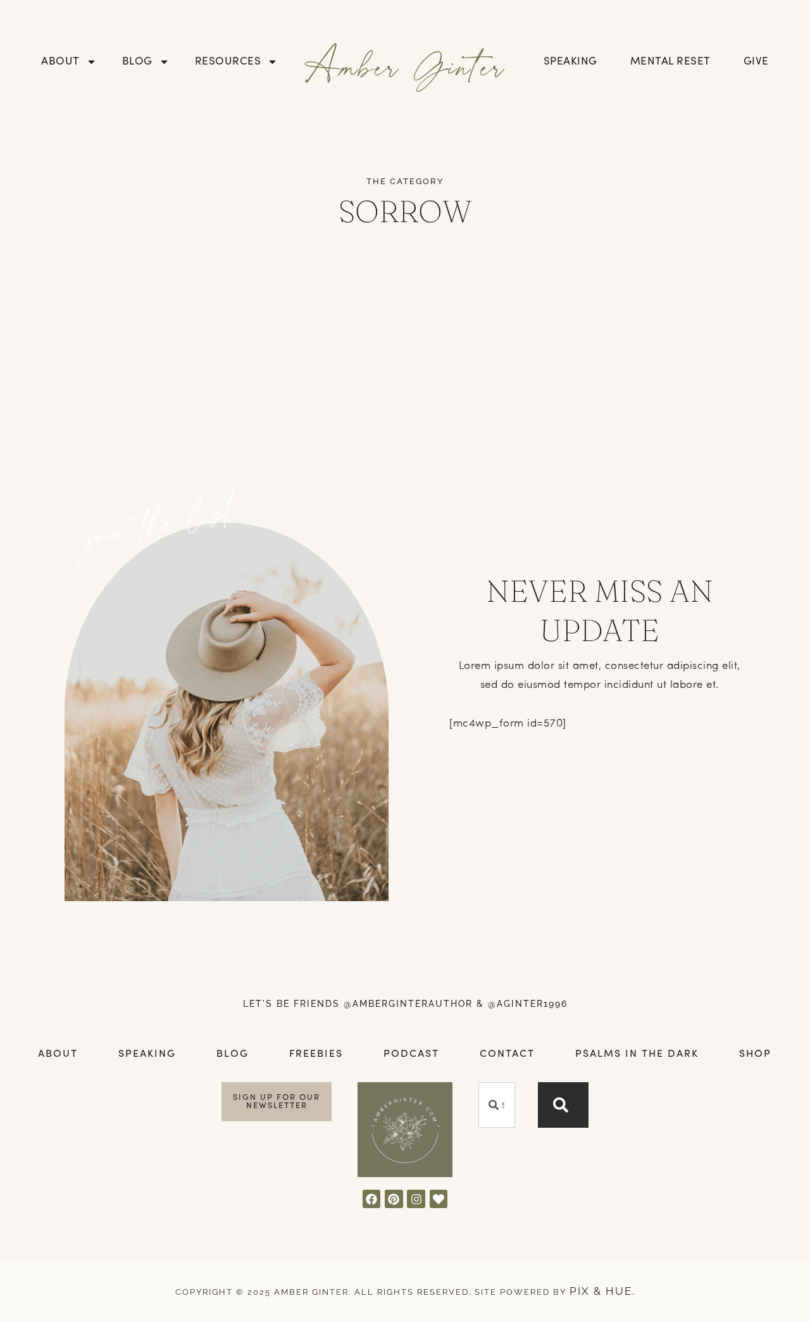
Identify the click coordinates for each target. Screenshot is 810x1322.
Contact (507, 1054)
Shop (755, 1054)
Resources (228, 61)
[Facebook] (372, 1199)
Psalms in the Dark (637, 1054)
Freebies (316, 1054)
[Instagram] (416, 1199)
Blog (137, 61)
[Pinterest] (394, 1199)
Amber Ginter (405, 65)
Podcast (411, 1054)
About (60, 61)
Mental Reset (670, 61)
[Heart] (439, 1199)
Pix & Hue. (602, 1291)
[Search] (563, 1105)
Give (756, 61)
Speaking (570, 61)
